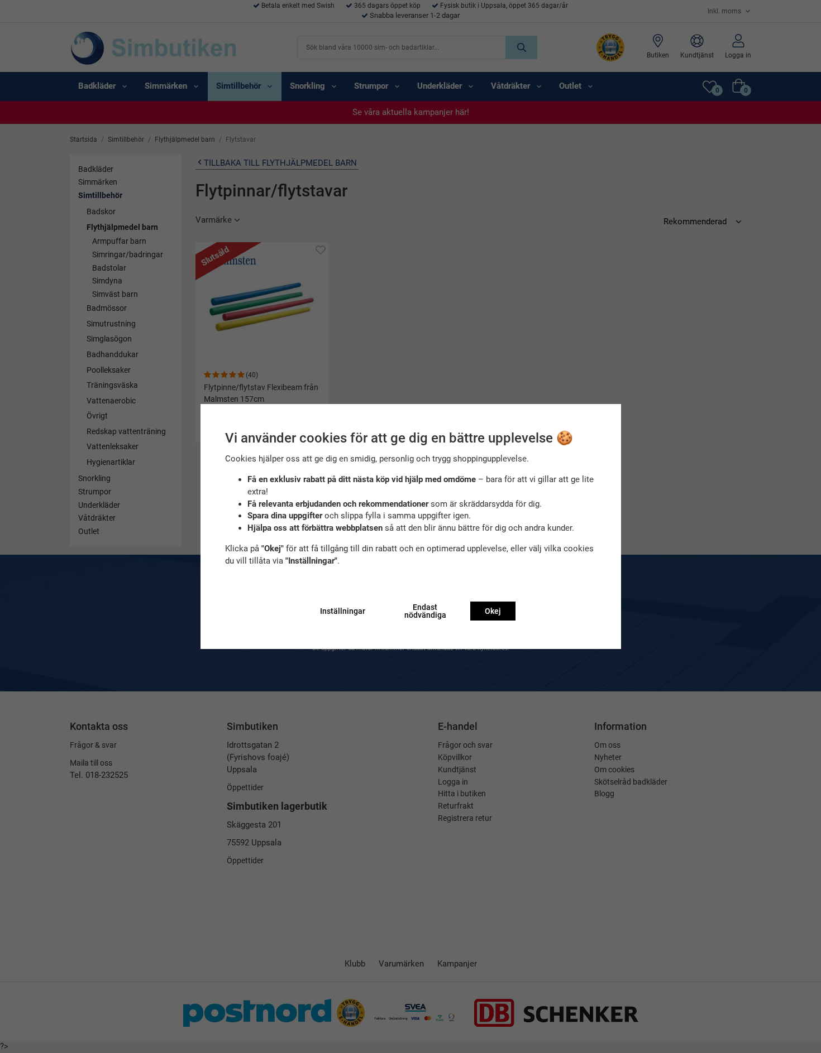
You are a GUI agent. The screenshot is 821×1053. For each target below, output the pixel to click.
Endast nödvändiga (425, 611)
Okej (493, 611)
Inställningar (342, 611)
